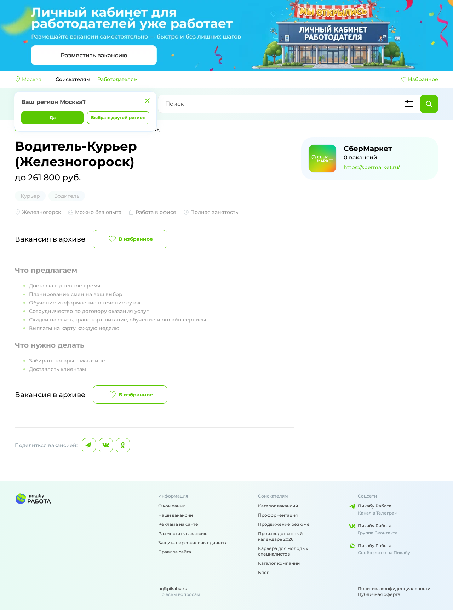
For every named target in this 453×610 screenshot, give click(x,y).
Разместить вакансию (183, 533)
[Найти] (429, 104)
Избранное (423, 79)
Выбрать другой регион (118, 117)
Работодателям (117, 79)
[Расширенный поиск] (409, 104)
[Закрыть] (147, 101)
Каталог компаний (279, 563)
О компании (171, 506)
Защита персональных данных (192, 542)
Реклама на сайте (178, 524)
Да (53, 117)
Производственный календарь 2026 (280, 536)
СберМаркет (368, 148)
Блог (263, 572)
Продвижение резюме (284, 524)
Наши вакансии (175, 515)
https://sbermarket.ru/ (372, 167)
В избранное (136, 239)
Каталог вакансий (278, 506)
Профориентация (278, 515)
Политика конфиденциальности (394, 588)
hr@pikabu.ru (172, 588)
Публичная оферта (379, 594)
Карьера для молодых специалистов (283, 551)
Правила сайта (174, 551)
